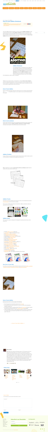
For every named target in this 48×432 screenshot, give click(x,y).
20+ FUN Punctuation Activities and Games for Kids (6, 377)
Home (4, 0)
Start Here (6, 0)
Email (20, 410)
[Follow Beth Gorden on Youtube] (12, 363)
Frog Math (7, 248)
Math (19, 24)
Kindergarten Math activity (13, 239)
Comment (5, 399)
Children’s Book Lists (5, 424)
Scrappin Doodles (20, 308)
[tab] (16, 382)
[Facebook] (28, 24)
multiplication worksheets (15, 267)
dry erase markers (5, 201)
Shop (14, 0)
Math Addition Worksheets (8, 241)
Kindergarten (24, 0)
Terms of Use (24, 307)
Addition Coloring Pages (10, 247)
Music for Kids (4, 423)
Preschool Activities (5, 422)
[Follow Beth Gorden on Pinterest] (15, 363)
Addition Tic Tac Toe (10, 231)
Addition (12, 24)
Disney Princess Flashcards (8, 243)
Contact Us (4, 425)
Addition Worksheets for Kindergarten (11, 235)
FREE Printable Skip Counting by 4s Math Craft (28, 377)
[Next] (30, 375)
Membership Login (5, 426)
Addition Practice (13, 237)
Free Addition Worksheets (13, 242)
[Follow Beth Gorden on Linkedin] (13, 363)
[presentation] (7, 371)
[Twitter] (44, 431)
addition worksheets (29, 266)
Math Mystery (6, 251)
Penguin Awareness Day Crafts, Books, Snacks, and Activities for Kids (14, 377)
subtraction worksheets (6, 267)
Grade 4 (35, 0)
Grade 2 (30, 0)
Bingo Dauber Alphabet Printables (20, 376)
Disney (12, 0)
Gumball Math (6, 232)
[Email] (30, 24)
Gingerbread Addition (7, 250)
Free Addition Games (12, 240)
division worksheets (23, 267)
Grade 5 (38, 0)
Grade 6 (40, 0)
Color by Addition (12, 236)
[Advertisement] (33, 3)
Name (5, 410)
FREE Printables (16, 24)
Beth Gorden (9, 349)
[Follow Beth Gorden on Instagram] (10, 363)
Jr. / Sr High (43, 0)
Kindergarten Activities (5, 421)
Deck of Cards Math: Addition (17, 323)
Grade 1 (28, 0)
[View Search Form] (19, 0)
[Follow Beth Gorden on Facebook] (7, 363)
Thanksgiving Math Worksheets (14, 246)
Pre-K (22, 0)
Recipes (10, 0)
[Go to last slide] (4, 375)
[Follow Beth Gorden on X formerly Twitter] (9, 363)
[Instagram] (41, 429)
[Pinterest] (27, 24)
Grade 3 (33, 0)
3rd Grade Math (8, 24)
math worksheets (6, 25)
